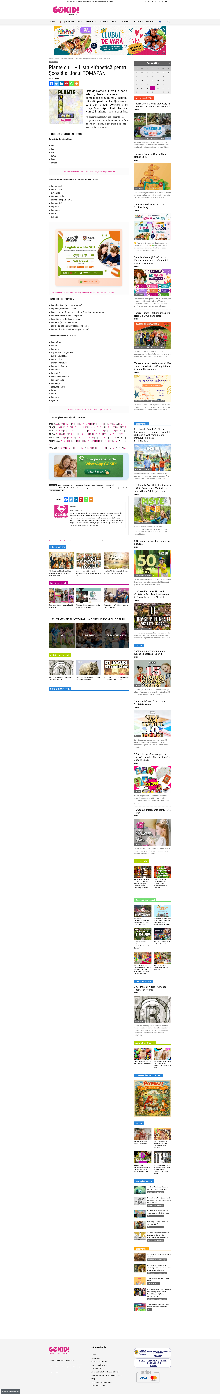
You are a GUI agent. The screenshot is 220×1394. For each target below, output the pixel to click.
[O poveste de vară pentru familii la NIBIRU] (61, 596)
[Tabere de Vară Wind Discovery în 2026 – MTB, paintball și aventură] (152, 126)
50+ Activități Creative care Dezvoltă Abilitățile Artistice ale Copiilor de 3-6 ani (83, 293)
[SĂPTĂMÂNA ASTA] (115, 635)
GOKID (57, 78)
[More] (76, 83)
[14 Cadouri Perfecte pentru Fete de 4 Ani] (142, 1134)
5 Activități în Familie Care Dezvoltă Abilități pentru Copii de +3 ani (89, 171)
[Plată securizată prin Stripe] (148, 1376)
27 (137, 73)
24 (137, 88)
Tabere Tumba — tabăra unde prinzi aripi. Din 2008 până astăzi (152, 314)
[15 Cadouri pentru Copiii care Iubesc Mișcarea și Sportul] (152, 673)
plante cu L (109, 485)
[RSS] (162, 1)
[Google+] (145, 1)
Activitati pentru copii (59, 655)
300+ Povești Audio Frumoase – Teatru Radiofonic (151, 988)
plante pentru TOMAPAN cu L (59, 488)
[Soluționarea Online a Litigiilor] (152, 1363)
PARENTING (150, 22)
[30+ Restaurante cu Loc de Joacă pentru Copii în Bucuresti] (162, 958)
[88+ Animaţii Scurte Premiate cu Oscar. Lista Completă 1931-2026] (140, 1214)
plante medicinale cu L (78, 488)
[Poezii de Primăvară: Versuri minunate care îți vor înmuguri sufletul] (116, 560)
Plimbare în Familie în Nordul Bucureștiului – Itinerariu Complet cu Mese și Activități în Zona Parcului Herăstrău (152, 433)
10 (137, 80)
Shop (93, 1379)
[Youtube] (169, 1)
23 (168, 84)
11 (142, 80)
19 (147, 84)
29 (147, 73)
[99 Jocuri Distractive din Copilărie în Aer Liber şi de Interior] (116, 668)
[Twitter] (166, 1)
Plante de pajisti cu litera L (118, 488)
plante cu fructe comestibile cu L (97, 488)
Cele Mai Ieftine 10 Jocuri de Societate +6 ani (149, 703)
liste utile (100, 485)
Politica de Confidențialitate (101, 1382)
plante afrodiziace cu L (57, 490)
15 (163, 80)
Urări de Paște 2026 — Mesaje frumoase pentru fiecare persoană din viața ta (88, 573)
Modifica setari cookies (10, 1392)
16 (168, 80)
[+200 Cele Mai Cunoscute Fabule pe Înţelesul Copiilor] (88, 668)
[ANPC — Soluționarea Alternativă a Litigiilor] (152, 1352)
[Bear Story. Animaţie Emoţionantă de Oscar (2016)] (140, 1225)
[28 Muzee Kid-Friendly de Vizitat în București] (162, 934)
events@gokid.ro (67, 1360)
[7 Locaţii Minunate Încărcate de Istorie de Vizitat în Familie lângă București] (142, 934)
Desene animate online (155, 1192)
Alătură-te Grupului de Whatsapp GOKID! (106, 1375)
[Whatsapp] (71, 83)
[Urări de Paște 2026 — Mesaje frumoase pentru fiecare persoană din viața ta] (88, 560)
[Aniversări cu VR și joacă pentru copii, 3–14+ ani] (116, 596)
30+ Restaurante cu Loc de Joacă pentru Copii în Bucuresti (162, 967)
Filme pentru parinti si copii (157, 1260)
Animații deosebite (143, 1181)
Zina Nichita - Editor (141, 441)
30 (152, 73)
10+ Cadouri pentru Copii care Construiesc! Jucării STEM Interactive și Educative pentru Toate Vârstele (162, 1169)
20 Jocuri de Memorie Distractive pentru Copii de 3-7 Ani (89, 409)
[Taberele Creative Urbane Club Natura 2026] (152, 176)
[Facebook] (142, 1)
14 (158, 80)
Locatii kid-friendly (58, 583)
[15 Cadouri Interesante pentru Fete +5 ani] (152, 832)
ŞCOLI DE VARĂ (69, 22)
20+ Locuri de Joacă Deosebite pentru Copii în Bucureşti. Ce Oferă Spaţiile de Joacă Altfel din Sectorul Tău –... (142, 969)
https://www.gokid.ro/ (76, 510)
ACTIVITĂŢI (125, 22)
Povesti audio (139, 1021)
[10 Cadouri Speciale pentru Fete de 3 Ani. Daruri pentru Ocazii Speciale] (162, 1134)
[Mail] (155, 1)
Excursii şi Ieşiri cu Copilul (143, 469)
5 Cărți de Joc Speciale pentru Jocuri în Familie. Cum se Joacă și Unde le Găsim (152, 757)
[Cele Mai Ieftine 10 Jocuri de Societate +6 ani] (152, 723)
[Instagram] (149, 1)
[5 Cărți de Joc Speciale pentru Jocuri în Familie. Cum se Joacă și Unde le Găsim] (152, 779)
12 (147, 80)
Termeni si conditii (98, 1385)
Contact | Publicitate (99, 1361)
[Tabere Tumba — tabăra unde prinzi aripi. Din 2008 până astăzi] (152, 335)
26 (147, 88)
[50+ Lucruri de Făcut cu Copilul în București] (152, 563)
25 (142, 88)
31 (158, 73)
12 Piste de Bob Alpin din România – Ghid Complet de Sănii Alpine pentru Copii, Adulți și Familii (152, 488)
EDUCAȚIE (137, 22)
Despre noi (95, 1358)
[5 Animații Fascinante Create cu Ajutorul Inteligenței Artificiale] (140, 1190)
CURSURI (103, 22)
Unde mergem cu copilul (143, 576)
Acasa (93, 1355)
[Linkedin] (152, 1)
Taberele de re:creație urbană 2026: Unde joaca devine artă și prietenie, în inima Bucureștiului (152, 366)
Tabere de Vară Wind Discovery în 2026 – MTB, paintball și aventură (152, 105)
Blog (149, 1310)
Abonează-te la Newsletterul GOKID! (104, 1372)
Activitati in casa (153, 1283)
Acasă (51, 58)
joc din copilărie (117, 111)
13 (152, 80)
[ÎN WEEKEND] (89, 635)
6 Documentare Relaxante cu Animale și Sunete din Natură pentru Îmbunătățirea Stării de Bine (159, 1268)
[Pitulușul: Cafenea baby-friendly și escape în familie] (88, 596)
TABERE (79, 22)
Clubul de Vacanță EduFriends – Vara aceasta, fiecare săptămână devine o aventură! (151, 260)
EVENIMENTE (90, 22)
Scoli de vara (139, 189)
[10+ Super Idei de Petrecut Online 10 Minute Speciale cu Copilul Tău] (140, 1307)
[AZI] (62, 635)
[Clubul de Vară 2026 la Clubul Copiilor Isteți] (152, 226)
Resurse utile (59, 58)
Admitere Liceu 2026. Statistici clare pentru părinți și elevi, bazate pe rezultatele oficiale (60, 573)
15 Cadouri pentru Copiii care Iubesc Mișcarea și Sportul (149, 652)
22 (163, 84)
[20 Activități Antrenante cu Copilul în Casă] (140, 1281)
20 (152, 84)
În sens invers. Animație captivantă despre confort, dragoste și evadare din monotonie (159, 1200)
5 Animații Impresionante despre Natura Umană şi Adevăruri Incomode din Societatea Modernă (158, 1235)
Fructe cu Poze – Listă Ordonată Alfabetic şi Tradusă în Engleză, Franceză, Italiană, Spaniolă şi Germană (141, 884)
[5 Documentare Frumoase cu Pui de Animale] (140, 1257)
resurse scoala (90, 485)
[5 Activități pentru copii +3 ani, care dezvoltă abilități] (142, 1054)
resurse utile (79, 485)
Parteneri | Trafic (97, 1368)
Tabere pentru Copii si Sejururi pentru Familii (149, 138)
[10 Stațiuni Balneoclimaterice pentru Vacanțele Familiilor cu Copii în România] (142, 911)
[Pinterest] (159, 1)
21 (158, 84)
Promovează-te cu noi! (99, 1365)
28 (142, 73)
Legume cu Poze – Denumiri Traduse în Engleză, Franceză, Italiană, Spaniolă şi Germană (160, 884)
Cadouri (137, 686)
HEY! (52, 22)
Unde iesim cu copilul (145, 900)
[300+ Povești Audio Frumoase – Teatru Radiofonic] (61, 668)
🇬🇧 (160, 22)
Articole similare (57, 547)
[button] (168, 22)
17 (137, 84)
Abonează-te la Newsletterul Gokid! (61, 541)
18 (142, 84)
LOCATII (113, 22)
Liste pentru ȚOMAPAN (65, 485)
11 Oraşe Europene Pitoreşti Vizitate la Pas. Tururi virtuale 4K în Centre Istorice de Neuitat (151, 594)
